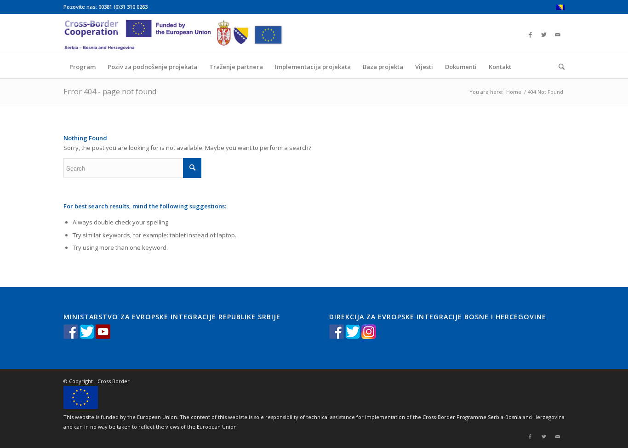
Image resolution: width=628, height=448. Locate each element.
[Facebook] (530, 34)
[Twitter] (544, 34)
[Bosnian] (560, 8)
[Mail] (558, 34)
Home (513, 91)
